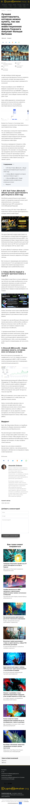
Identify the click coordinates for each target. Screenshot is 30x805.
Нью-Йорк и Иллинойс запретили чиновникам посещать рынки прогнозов (13, 746)
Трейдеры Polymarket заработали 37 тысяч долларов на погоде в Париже (15, 565)
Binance (4, 760)
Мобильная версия (6, 775)
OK (20, 803)
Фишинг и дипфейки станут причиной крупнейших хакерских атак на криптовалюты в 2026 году (14, 694)
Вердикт (8, 184)
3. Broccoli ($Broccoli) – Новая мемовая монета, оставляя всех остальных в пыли (12, 180)
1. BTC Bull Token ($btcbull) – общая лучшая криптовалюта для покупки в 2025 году (14, 169)
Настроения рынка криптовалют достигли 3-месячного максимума (14, 617)
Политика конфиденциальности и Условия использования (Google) (12, 778)
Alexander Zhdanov (15, 465)
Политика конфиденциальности (10, 773)
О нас (2, 771)
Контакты (3, 769)
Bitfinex (4, 762)
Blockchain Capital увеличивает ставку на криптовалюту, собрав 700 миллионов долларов (14, 643)
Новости (6, 57)
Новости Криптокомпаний (10, 758)
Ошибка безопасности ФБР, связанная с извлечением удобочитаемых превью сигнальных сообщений (14, 592)
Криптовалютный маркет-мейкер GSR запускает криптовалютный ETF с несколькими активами (14, 668)
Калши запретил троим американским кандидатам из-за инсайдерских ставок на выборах (13, 720)
